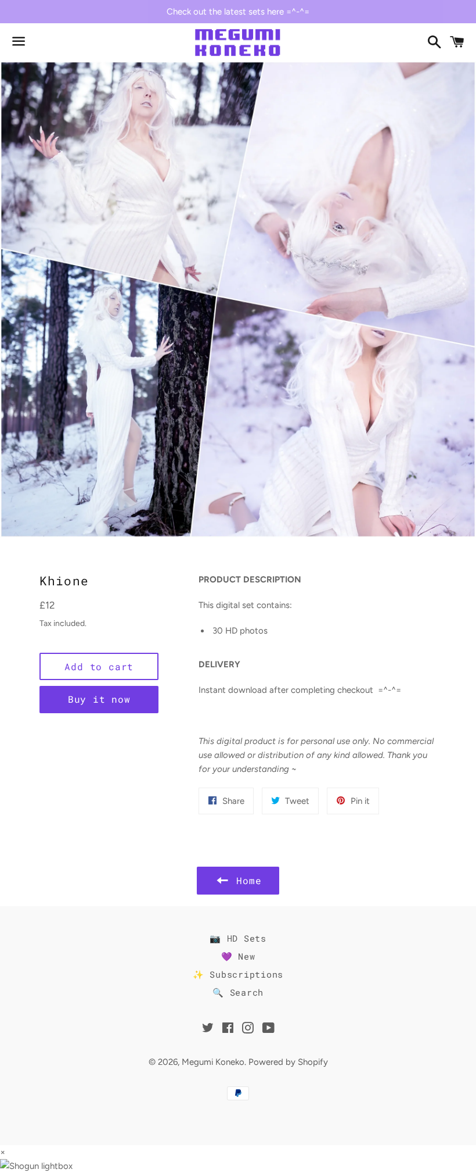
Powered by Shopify (288, 1062)
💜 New (238, 956)
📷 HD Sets (238, 938)
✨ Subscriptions (238, 974)
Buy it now (99, 699)
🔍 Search (238, 992)
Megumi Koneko (213, 1062)
